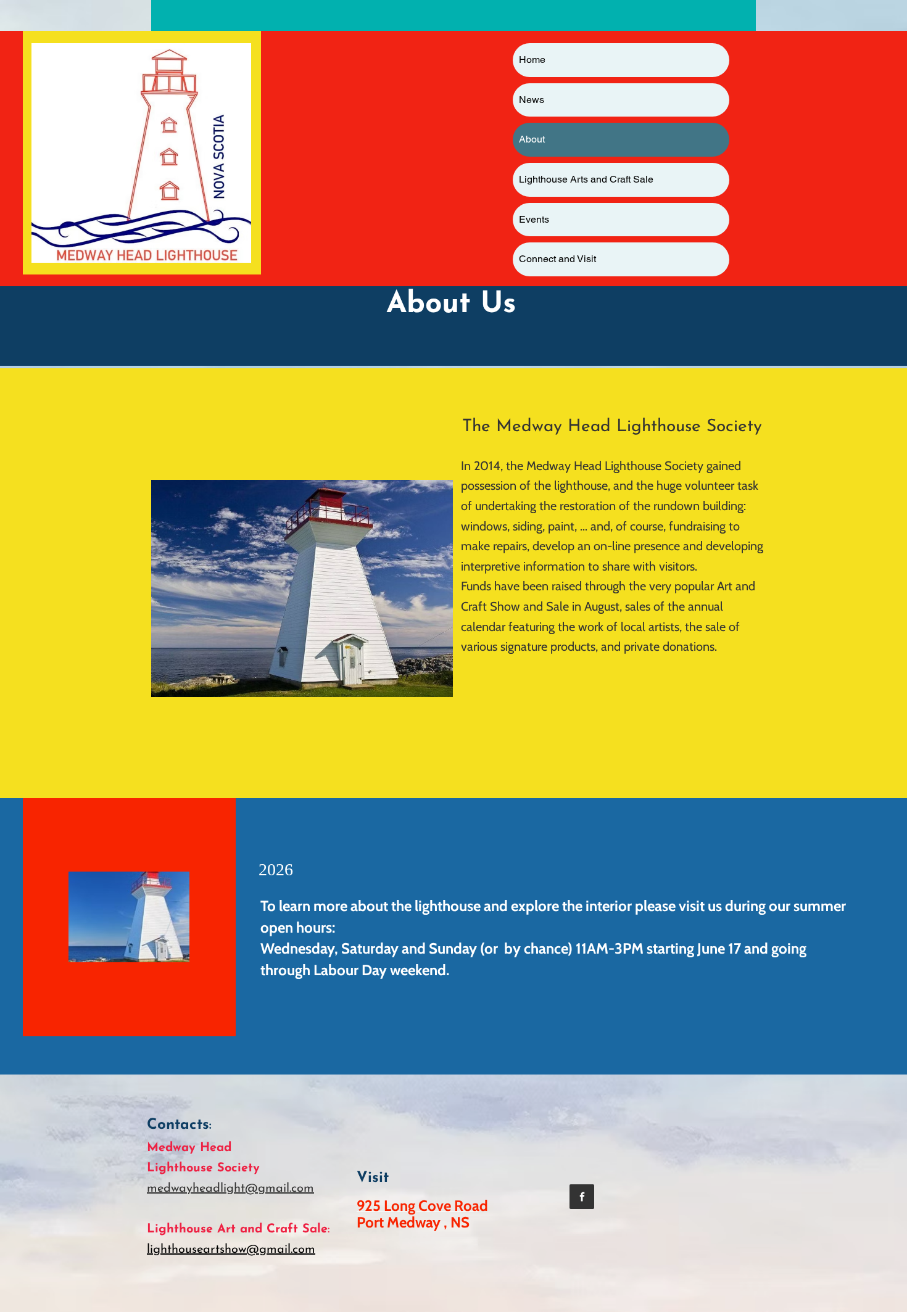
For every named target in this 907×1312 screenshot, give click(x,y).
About (532, 139)
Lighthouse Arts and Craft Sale (586, 179)
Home (532, 59)
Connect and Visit (557, 259)
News (531, 99)
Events (534, 219)
